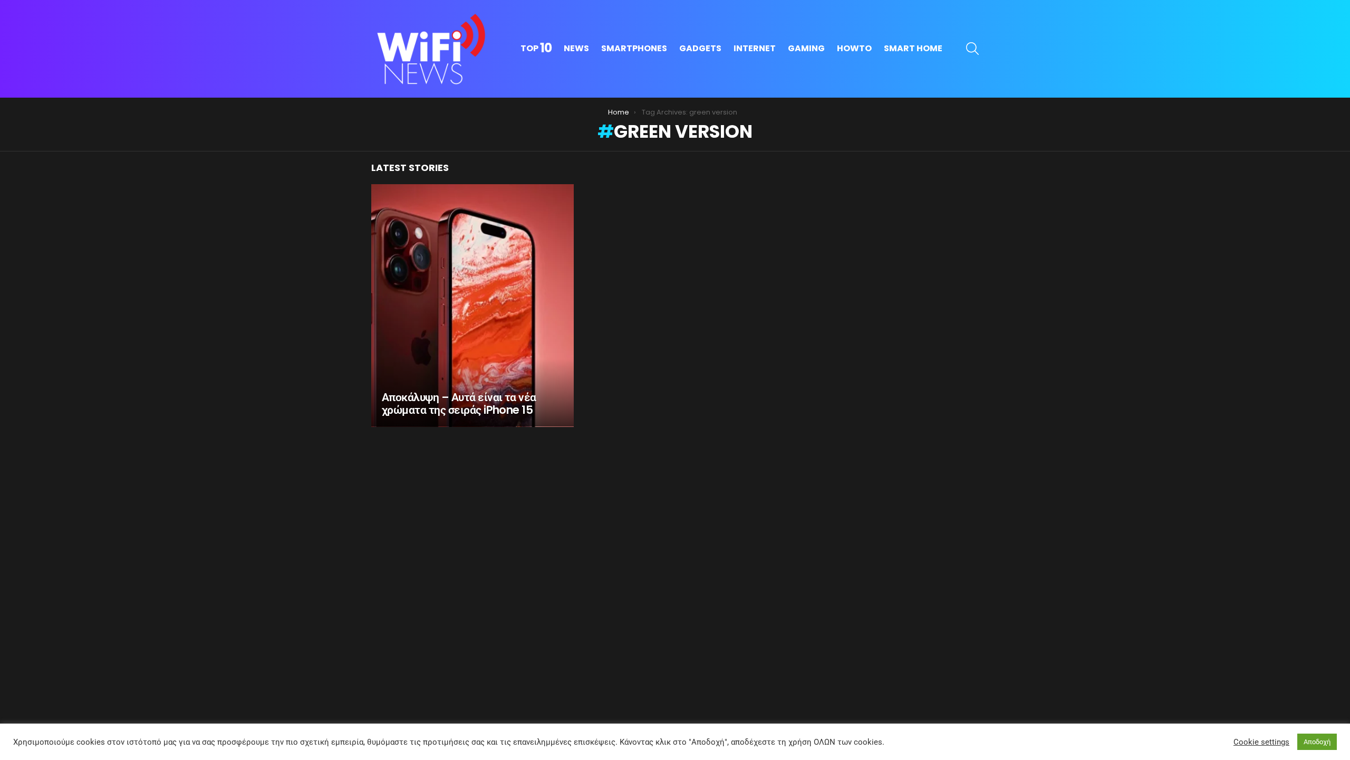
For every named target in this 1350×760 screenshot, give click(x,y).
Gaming (806, 48)
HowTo (854, 48)
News (576, 48)
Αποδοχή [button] (1317, 742)
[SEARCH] (972, 48)
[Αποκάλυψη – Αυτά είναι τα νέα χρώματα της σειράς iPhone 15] (472, 305)
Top (536, 48)
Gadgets (700, 48)
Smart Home (913, 48)
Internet (755, 48)
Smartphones (634, 48)
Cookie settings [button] (1261, 742)
